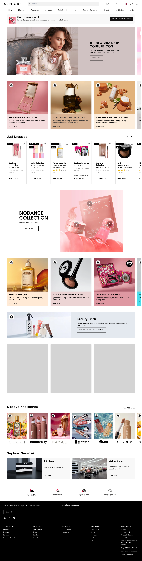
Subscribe (9, 512)
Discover (47, 475)
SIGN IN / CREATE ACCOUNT (121, 19)
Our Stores (113, 475)
